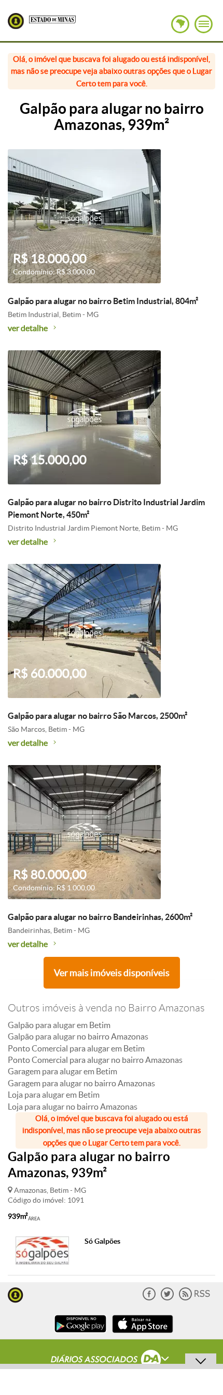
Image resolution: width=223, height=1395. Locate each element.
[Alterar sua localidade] (180, 24)
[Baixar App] (80, 1334)
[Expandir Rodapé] (112, 1361)
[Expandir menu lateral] (203, 24)
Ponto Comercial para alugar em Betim (76, 1048)
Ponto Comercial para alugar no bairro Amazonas (95, 1059)
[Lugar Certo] (15, 1294)
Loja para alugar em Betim (54, 1094)
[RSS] (194, 1298)
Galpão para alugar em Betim (59, 1025)
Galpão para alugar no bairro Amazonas (78, 1036)
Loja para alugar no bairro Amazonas (72, 1106)
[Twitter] (167, 1298)
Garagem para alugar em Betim (62, 1071)
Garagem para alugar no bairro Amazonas (81, 1083)
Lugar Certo (16, 21)
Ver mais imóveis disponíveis (112, 972)
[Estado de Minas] (52, 18)
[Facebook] (149, 1298)
